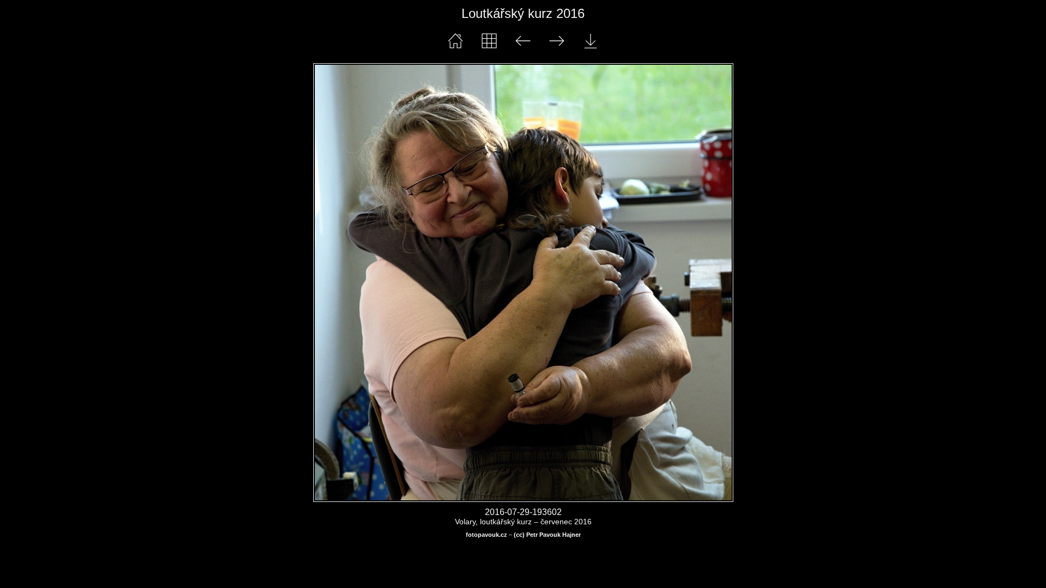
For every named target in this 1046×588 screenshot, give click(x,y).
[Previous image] (398, 282)
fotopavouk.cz (486, 534)
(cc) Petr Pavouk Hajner (547, 534)
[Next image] (606, 282)
